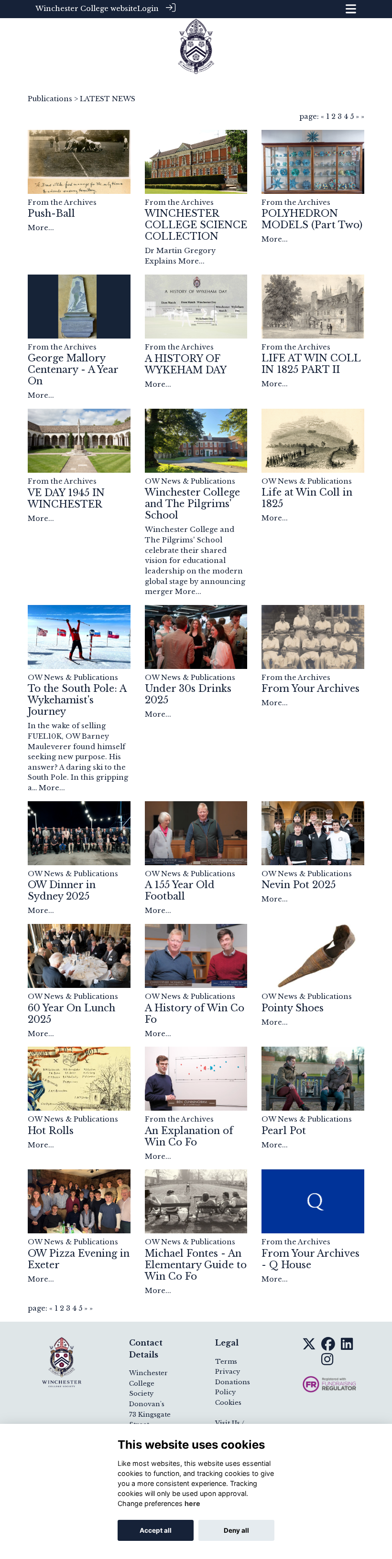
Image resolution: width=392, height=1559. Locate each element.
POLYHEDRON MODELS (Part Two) (311, 219)
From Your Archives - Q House (310, 1259)
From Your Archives (310, 688)
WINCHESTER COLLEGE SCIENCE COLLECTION (196, 225)
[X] (309, 1346)
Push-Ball (51, 213)
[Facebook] (328, 1346)
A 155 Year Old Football (180, 890)
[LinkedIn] (347, 1346)
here (192, 1503)
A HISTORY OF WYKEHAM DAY (186, 364)
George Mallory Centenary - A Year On (73, 369)
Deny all (236, 1530)
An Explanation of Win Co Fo (189, 1136)
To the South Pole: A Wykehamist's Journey (77, 700)
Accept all (156, 1530)
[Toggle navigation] (351, 8)
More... (41, 227)
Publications (50, 99)
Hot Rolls (51, 1130)
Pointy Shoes (292, 1008)
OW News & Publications (190, 481)
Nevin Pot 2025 (298, 885)
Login (148, 8)
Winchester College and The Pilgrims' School (192, 504)
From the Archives (62, 202)
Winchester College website (86, 8)
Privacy (227, 1372)
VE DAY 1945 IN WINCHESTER (66, 498)
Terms (226, 1361)
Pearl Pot (283, 1130)
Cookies (228, 1403)
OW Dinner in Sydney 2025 (62, 890)
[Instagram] (327, 1361)
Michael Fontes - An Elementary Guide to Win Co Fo (196, 1265)
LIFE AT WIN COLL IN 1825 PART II (310, 363)
